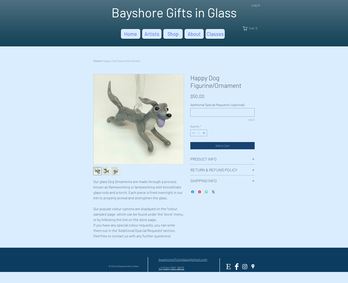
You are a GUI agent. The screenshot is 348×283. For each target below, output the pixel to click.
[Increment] (204, 133)
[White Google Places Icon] (253, 266)
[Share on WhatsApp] (206, 192)
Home (97, 61)
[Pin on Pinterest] (199, 192)
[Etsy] (228, 266)
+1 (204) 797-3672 (171, 268)
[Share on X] (213, 192)
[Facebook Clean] (236, 266)
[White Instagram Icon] (244, 266)
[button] (251, 28)
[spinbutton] (198, 133)
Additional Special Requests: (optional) (217, 105)
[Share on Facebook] (192, 192)
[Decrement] (193, 133)
